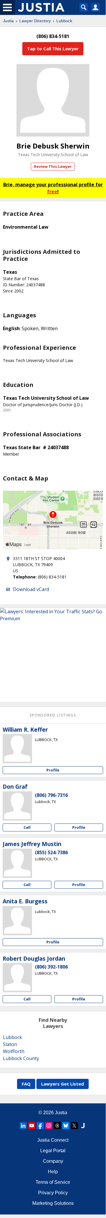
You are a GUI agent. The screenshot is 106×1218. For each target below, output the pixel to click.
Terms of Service (53, 1182)
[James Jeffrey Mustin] (17, 863)
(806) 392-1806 (51, 967)
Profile (52, 770)
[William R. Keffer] (17, 748)
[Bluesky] (65, 1125)
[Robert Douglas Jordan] (17, 977)
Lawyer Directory (35, 20)
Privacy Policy (53, 1192)
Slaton (10, 1044)
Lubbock (64, 20)
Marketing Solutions (53, 1203)
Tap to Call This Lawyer (53, 48)
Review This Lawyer (53, 166)
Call (27, 827)
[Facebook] (40, 1125)
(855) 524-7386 (51, 852)
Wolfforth (13, 1051)
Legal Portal (52, 1150)
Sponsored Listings (53, 715)
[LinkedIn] (23, 1125)
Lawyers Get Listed (62, 1084)
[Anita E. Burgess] (17, 920)
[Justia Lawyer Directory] (82, 1125)
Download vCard (31, 589)
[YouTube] (31, 1125)
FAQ (26, 1084)
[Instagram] (48, 1125)
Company (53, 1161)
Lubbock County (21, 1058)
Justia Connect (52, 1140)
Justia (8, 20)
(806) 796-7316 (51, 795)
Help (53, 1171)
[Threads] (57, 1125)
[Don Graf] (17, 806)
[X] (74, 1125)
